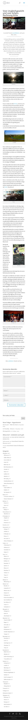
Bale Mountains (7, 467)
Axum (5, 462)
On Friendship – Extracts (8, 429)
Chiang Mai (6, 686)
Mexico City (6, 590)
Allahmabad (6, 545)
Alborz (5, 556)
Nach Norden (7, 704)
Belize (4, 485)
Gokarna (6, 547)
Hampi (5, 552)
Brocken (15, 103)
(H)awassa (6, 455)
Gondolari (6, 549)
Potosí (5, 503)
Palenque (6, 595)
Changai (6, 611)
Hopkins (5, 490)
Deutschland (6, 512)
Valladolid (6, 607)
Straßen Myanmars (8, 631)
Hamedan (6, 563)
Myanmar (5, 618)
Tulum (5, 604)
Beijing (5, 509)
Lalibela (5, 474)
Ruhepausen (7, 629)
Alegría (5, 518)
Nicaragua (5, 636)
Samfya (5, 675)
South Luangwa (7, 677)
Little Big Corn (7, 643)
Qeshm (5, 565)
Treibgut (5, 690)
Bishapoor (6, 558)
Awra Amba (6, 460)
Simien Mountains (8, 483)
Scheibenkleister (8, 481)
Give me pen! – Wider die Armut (10, 424)
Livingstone (6, 663)
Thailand (5, 682)
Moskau (6, 654)
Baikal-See (6, 652)
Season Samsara (8, 499)
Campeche (6, 588)
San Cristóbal (7, 600)
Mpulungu (6, 667)
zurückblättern (15, 33)
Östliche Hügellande (8, 672)
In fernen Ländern (8, 496)
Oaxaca (5, 593)
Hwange (6, 702)
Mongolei (5, 609)
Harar (5, 471)
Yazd (5, 577)
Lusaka (5, 665)
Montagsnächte (6, 431)
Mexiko (4, 584)
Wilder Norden (7, 679)
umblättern (10, 361)
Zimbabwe (5, 695)
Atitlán (5, 531)
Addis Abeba (7, 457)
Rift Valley (6, 478)
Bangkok (6, 683)
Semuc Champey (7, 541)
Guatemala (5, 527)
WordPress (14, 718)
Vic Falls (6, 706)
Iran (4, 554)
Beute (4, 494)
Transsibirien (7, 659)
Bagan (5, 622)
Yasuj (5, 575)
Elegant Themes (14, 716)
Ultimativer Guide (7, 693)
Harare (5, 699)
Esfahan (6, 561)
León (5, 640)
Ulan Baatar (6, 616)
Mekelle (6, 476)
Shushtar (6, 570)
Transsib (5, 688)
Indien (4, 543)
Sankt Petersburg (8, 656)
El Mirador (6, 534)
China (4, 507)
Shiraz (5, 568)
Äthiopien (5, 453)
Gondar (5, 469)
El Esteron (6, 522)
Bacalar (5, 586)
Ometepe (6, 645)
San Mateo (6, 602)
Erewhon (5, 525)
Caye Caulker (7, 487)
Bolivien (4, 501)
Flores (5, 536)
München (6, 513)
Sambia (4, 661)
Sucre (5, 505)
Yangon (5, 634)
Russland (5, 650)
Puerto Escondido (8, 597)
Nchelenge (6, 670)
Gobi (5, 613)
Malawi (4, 579)
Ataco (5, 520)
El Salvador (5, 516)
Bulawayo (6, 697)
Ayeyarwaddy (7, 620)
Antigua (6, 529)
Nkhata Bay (6, 581)
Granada (6, 638)
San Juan (6, 538)
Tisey (5, 647)
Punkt (6, 187)
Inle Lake (6, 624)
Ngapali (5, 627)
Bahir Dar (6, 464)
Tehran (5, 572)
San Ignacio (6, 492)
